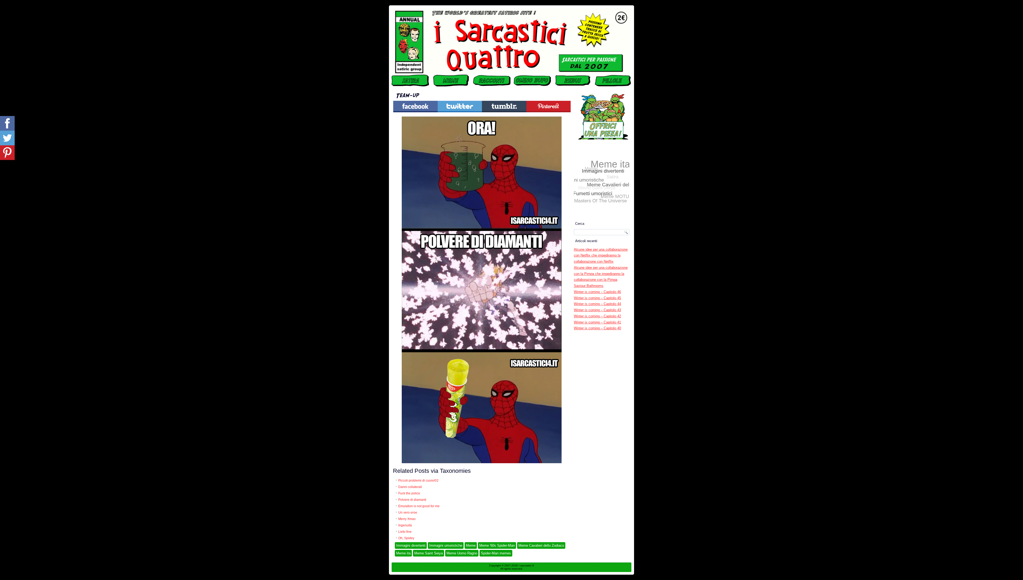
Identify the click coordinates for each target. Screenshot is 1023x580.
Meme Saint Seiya (428, 553)
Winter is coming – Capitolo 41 (597, 322)
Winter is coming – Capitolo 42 (597, 316)
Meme (471, 545)
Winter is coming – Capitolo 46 (597, 292)
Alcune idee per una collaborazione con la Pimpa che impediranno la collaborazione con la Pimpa (601, 274)
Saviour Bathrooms (588, 286)
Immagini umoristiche (445, 545)
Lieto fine (405, 532)
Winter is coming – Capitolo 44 (597, 304)
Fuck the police (409, 493)
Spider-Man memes (496, 553)
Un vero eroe (407, 512)
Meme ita (403, 553)
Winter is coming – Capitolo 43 (597, 310)
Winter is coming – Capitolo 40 (597, 328)
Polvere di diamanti (412, 500)
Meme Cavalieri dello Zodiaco (541, 545)
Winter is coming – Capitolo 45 (597, 298)
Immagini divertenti (410, 545)
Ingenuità (405, 525)
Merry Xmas (407, 519)
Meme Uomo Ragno (461, 553)
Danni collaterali (410, 487)
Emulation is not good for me (419, 506)
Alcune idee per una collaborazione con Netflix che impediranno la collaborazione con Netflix (601, 255)
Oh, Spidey (406, 538)
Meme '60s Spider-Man (497, 545)
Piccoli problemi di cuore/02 (418, 480)
